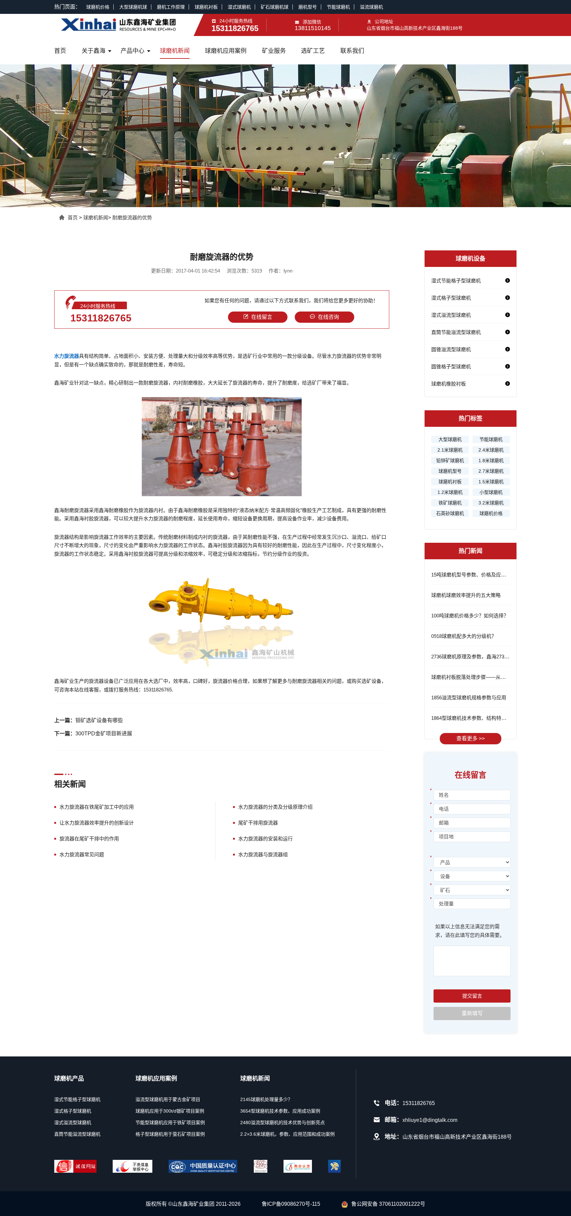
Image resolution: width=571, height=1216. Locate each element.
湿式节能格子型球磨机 (456, 280)
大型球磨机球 (133, 7)
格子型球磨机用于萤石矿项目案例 (170, 1134)
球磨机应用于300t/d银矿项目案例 (169, 1111)
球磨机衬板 (206, 7)
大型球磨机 (450, 439)
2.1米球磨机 (450, 450)
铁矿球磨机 (450, 502)
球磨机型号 (450, 471)
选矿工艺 (313, 51)
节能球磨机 (338, 7)
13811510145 (313, 28)
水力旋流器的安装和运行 (265, 838)
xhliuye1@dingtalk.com (429, 1120)
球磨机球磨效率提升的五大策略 (466, 595)
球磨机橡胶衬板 (448, 384)
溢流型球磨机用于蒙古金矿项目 (167, 1099)
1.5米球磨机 (491, 481)
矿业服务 (274, 51)
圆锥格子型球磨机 (451, 366)
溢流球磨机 (371, 7)
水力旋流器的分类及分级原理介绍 (275, 807)
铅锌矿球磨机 (450, 460)
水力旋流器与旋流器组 (263, 854)
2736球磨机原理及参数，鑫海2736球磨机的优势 (484, 656)
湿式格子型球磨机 (451, 298)
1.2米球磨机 (450, 492)
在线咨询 (328, 317)
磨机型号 (307, 7)
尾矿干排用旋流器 (258, 823)
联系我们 (352, 51)
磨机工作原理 (171, 7)
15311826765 (101, 318)
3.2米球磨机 (491, 502)
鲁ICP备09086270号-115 (291, 1204)
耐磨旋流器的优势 (132, 217)
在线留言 (261, 317)
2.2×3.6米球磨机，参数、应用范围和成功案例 (287, 1134)
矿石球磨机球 (274, 7)
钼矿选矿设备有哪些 (99, 720)
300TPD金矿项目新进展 (103, 733)
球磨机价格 (97, 7)
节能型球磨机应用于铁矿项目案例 (170, 1122)
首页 (60, 51)
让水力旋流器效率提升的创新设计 (96, 823)
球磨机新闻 (175, 51)
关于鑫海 (93, 51)
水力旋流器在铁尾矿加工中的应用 (96, 807)
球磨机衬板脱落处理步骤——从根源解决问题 (480, 677)
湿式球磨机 (239, 7)
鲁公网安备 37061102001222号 (388, 1204)
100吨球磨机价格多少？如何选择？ (470, 615)
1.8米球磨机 (491, 460)
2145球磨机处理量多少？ (266, 1099)
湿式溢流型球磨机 (451, 315)
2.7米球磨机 (491, 471)
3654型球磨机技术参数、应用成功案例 (280, 1111)
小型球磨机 (491, 492)
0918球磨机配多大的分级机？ (463, 636)
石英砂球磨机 (450, 513)
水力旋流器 (66, 356)
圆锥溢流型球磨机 (451, 349)
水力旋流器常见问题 (81, 854)
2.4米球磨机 (491, 450)
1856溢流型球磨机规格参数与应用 (468, 697)
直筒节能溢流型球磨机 (456, 332)
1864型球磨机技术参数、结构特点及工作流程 (481, 718)
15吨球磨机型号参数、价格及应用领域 (473, 574)
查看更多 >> (470, 738)
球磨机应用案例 (226, 51)
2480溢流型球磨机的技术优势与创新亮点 (282, 1122)
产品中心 (132, 51)
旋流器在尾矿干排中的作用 (89, 838)
